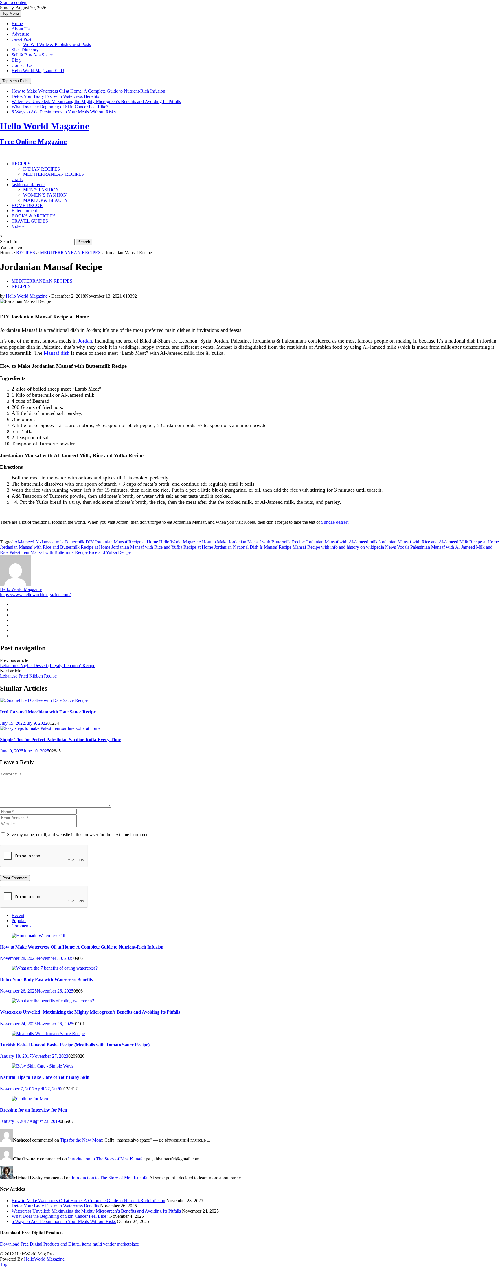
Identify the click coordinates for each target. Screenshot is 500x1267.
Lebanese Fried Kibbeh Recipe (28, 675)
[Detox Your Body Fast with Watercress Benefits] (55, 968)
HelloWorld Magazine (44, 1259)
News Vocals (397, 547)
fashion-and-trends (28, 184)
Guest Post (21, 39)
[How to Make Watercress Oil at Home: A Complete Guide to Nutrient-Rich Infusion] (38, 935)
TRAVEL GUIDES (30, 221)
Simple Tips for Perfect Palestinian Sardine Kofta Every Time (60, 739)
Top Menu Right (15, 81)
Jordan (85, 341)
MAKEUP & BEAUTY (45, 200)
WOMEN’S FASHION (45, 195)
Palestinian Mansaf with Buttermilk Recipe (49, 552)
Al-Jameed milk (49, 541)
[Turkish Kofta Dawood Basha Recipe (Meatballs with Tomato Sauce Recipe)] (48, 1033)
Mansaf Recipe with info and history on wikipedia (338, 547)
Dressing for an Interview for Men (33, 1109)
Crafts (17, 179)
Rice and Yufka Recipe (110, 552)
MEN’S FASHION (41, 189)
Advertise (20, 34)
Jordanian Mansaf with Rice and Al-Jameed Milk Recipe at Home (439, 541)
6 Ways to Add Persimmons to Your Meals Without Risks (64, 111)
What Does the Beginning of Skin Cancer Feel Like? (60, 106)
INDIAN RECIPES (41, 168)
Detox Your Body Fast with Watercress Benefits (55, 96)
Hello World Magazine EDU (38, 70)
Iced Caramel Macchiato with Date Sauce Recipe (48, 711)
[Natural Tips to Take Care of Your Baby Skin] (42, 1065)
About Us (21, 28)
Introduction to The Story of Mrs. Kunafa (106, 1158)
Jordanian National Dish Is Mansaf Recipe (252, 547)
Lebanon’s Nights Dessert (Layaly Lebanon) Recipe (47, 665)
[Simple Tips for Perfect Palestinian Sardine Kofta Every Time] (50, 728)
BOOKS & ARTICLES (34, 215)
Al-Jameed (24, 541)
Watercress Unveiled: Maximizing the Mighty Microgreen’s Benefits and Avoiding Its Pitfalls (96, 101)
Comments (21, 925)
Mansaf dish (56, 353)
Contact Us (22, 65)
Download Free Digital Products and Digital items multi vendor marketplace (69, 1244)
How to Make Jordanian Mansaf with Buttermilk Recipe (253, 541)
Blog (16, 60)
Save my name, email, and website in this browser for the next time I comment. (79, 834)
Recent (18, 915)
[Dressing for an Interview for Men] (30, 1098)
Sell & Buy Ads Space (32, 54)
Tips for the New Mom (81, 1140)
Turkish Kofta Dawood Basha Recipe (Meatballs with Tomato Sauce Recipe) (75, 1044)
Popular (19, 920)
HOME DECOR (27, 205)
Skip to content (13, 2)
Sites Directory (25, 49)
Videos (18, 226)
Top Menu (10, 13)
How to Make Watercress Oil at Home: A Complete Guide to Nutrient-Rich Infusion (88, 91)
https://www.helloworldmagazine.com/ (35, 594)
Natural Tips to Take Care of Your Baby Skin (44, 1077)
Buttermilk (74, 541)
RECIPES (21, 163)
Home (17, 23)
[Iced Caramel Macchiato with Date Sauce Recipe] (44, 700)
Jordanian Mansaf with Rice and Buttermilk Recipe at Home (55, 547)
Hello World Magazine (26, 296)
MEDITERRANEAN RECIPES (53, 174)
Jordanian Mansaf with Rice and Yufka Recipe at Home (162, 547)
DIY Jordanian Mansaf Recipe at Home (122, 541)
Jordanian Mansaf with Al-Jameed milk (342, 541)
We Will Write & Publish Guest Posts (57, 44)
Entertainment (24, 210)
